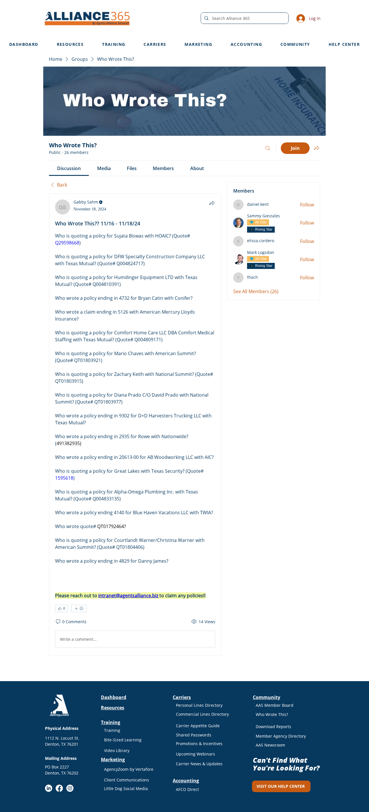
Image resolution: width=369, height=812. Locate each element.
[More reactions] (78, 608)
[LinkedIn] (48, 788)
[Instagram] (70, 788)
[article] (135, 424)
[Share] (211, 202)
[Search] (267, 148)
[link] (69, 168)
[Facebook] (59, 788)
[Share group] (316, 147)
